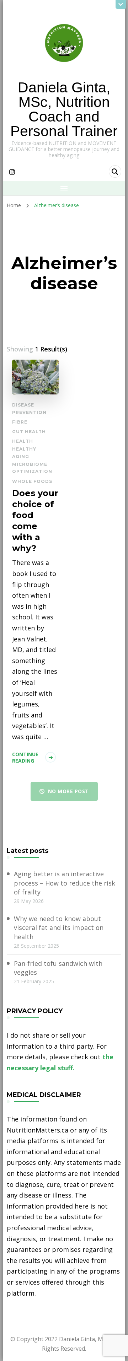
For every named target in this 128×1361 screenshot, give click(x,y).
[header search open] (115, 171)
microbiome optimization (32, 468)
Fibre (19, 422)
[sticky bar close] (121, 4)
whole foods (32, 481)
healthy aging (24, 452)
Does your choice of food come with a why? (35, 521)
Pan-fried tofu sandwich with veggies (58, 968)
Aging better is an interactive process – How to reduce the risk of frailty (64, 883)
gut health (29, 431)
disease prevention (29, 408)
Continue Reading (25, 757)
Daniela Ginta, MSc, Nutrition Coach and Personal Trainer (64, 109)
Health (22, 441)
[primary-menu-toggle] (64, 188)
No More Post (68, 791)
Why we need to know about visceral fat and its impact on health (58, 927)
